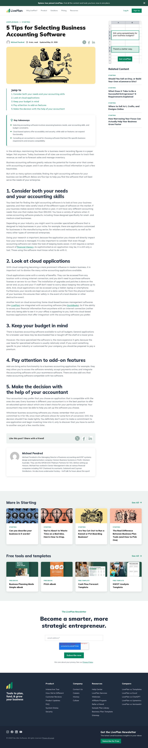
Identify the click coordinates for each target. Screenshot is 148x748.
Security (49, 711)
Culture (76, 700)
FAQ (47, 704)
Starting (26, 22)
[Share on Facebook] (89, 42)
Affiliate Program (99, 700)
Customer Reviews (54, 697)
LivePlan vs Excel (129, 693)
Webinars (96, 697)
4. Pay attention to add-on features (28, 105)
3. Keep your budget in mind (25, 101)
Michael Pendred (17, 42)
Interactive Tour (52, 689)
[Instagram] (7, 732)
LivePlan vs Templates (132, 689)
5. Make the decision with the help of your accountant (38, 109)
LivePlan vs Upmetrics (131, 700)
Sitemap (95, 715)
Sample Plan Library (100, 708)
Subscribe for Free (110, 741)
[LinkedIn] (16, 732)
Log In (125, 11)
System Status (52, 708)
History (76, 697)
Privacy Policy (88, 662)
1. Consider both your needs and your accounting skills (38, 94)
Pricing (63, 11)
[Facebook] (12, 732)
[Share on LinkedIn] (93, 42)
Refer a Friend (98, 704)
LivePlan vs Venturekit (131, 704)
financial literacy (25, 247)
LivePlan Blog (12, 22)
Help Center (97, 689)
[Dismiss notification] (144, 3)
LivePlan (15, 305)
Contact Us (78, 689)
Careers (76, 693)
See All (135, 502)
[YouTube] (21, 732)
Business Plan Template (102, 711)
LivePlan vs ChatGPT (131, 697)
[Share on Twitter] (84, 42)
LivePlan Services (99, 693)
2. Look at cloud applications (25, 97)
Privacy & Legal (48, 738)
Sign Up (137, 11)
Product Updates (53, 700)
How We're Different (55, 693)
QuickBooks (72, 305)
